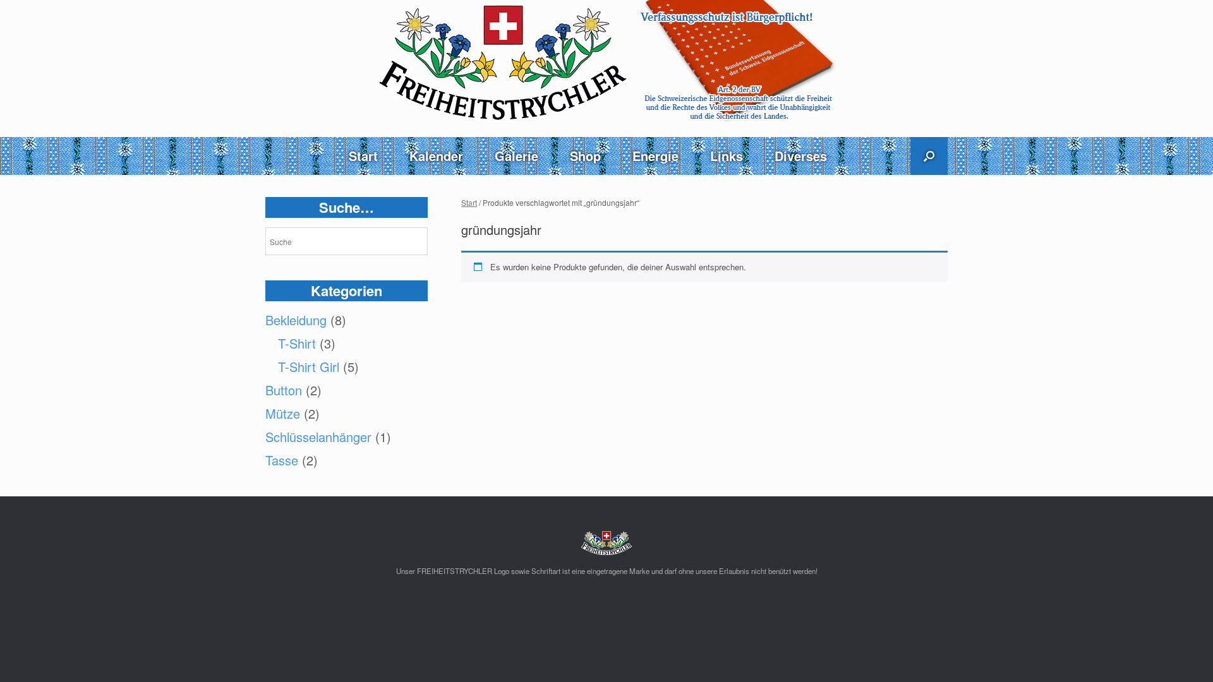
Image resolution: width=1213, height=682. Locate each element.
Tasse (281, 460)
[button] (929, 156)
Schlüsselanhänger (318, 437)
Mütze (282, 413)
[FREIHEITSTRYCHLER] (606, 61)
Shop (585, 156)
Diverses (801, 156)
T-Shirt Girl (308, 366)
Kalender (436, 156)
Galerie (516, 156)
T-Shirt (297, 343)
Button (283, 390)
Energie (655, 156)
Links (726, 156)
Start (363, 156)
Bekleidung (296, 320)
